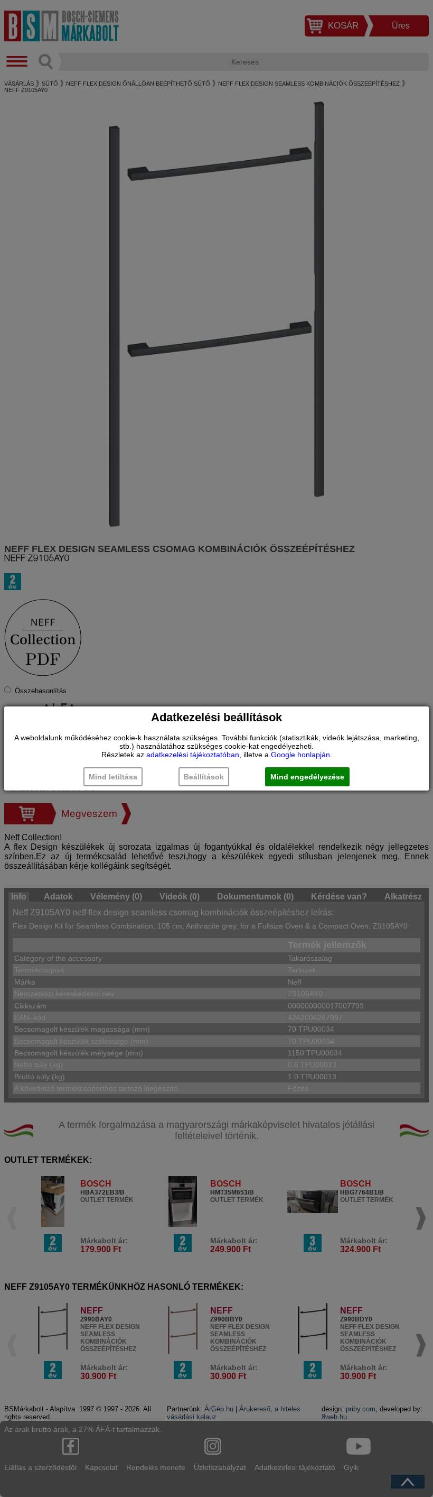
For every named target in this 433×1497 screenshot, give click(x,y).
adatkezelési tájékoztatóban (192, 754)
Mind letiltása (113, 777)
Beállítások (204, 777)
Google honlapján (300, 754)
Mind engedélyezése (307, 777)
